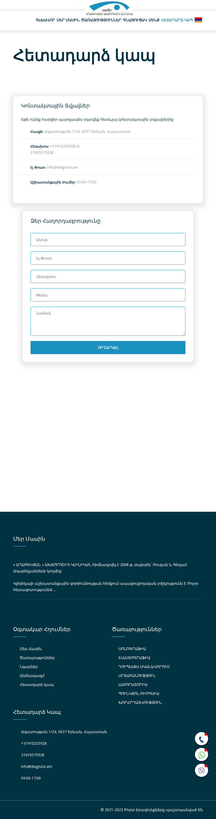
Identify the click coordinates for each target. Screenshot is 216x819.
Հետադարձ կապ (177, 20)
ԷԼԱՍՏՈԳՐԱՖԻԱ (134, 657)
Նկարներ (29, 666)
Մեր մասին (68, 20)
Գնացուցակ (135, 20)
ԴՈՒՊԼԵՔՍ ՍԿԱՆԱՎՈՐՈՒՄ (144, 666)
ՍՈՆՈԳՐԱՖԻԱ (132, 648)
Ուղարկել (108, 347)
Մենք (154, 20)
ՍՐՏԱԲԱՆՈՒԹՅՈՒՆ (137, 675)
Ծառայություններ (101, 20)
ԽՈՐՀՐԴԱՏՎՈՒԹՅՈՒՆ (140, 702)
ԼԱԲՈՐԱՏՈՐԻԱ (133, 684)
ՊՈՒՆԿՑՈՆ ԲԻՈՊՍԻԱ (139, 693)
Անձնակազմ (32, 675)
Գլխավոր (45, 20)
